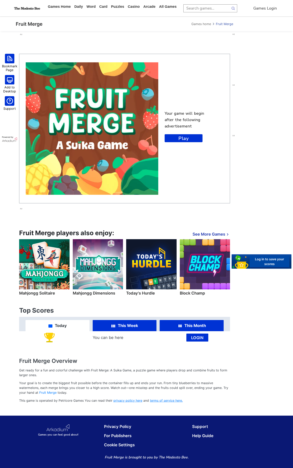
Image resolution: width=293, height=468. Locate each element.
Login (197, 337)
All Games (168, 7)
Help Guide (202, 435)
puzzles (117, 7)
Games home (59, 7)
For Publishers (118, 435)
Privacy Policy (117, 426)
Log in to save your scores (269, 261)
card (103, 7)
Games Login (265, 8)
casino (134, 7)
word (91, 7)
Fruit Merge (224, 24)
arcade (149, 7)
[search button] (233, 8)
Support (200, 426)
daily (78, 7)
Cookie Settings (119, 445)
